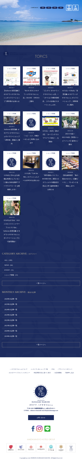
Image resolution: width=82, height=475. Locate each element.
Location (56, 53)
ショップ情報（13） (11, 275)
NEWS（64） (9, 265)
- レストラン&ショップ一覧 (39, 369)
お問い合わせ (41, 417)
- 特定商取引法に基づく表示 (42, 372)
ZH (61, 8)
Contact (76, 53)
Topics (36, 53)
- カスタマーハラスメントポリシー (19, 372)
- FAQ (52, 369)
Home (30, 53)
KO (49, 8)
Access (70, 53)
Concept (63, 53)
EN (43, 8)
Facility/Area (48, 53)
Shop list (41, 54)
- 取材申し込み (69, 372)
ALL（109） (8, 260)
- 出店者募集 (58, 372)
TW (55, 8)
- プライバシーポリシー (64, 369)
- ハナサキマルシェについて (18, 369)
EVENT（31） (9, 270)
